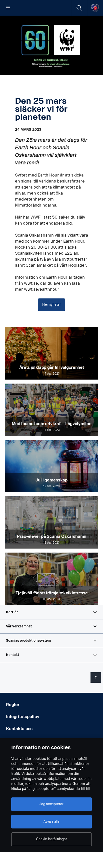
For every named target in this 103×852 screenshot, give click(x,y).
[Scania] (95, 8)
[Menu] (8, 8)
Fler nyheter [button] (51, 304)
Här (18, 217)
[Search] (79, 8)
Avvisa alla (52, 821)
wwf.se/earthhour (41, 289)
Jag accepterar (51, 804)
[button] (51, 612)
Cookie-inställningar (51, 839)
